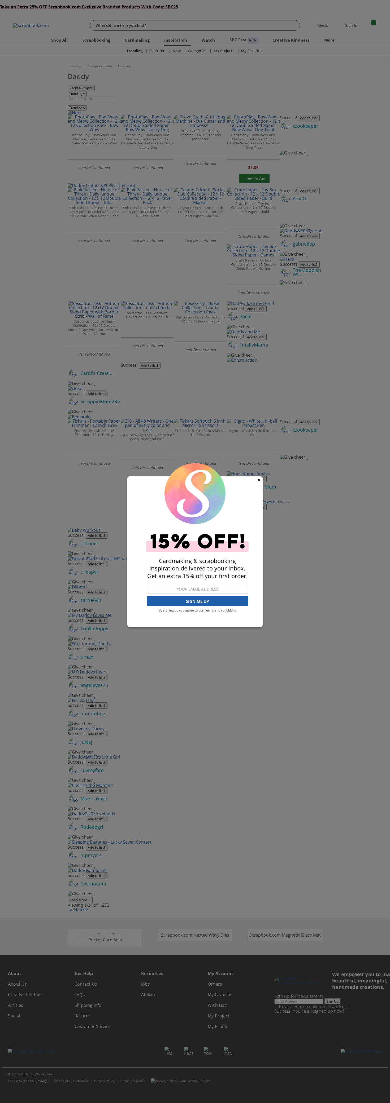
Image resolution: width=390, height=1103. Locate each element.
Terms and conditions (220, 610)
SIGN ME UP (197, 601)
